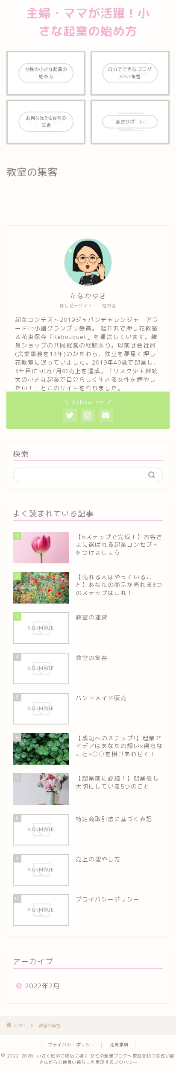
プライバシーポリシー (71, 1045)
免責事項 (119, 1045)
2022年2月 (42, 985)
